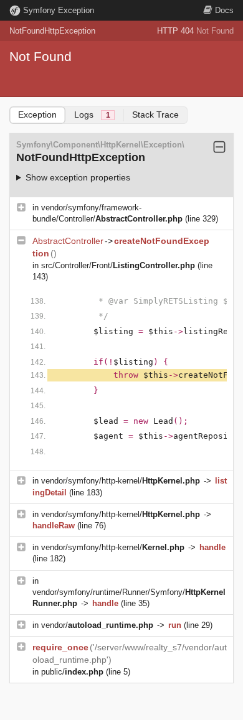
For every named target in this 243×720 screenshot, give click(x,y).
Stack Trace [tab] (155, 114)
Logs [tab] (92, 114)
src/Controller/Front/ (118, 265)
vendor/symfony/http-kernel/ (120, 480)
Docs (224, 10)
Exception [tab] (37, 114)
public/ (72, 671)
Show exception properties (78, 177)
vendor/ (97, 625)
